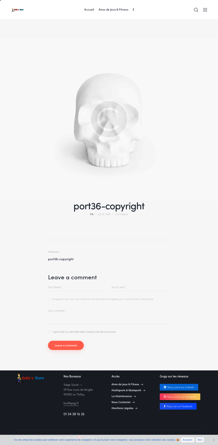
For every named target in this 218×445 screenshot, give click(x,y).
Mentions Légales (122, 408)
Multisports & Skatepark (126, 390)
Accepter (188, 439)
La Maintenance (122, 396)
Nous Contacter (121, 402)
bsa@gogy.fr (71, 403)
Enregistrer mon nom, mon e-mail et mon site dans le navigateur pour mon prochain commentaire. (103, 299)
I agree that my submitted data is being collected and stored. (84, 331)
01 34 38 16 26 (74, 414)
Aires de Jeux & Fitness (125, 384)
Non (200, 439)
